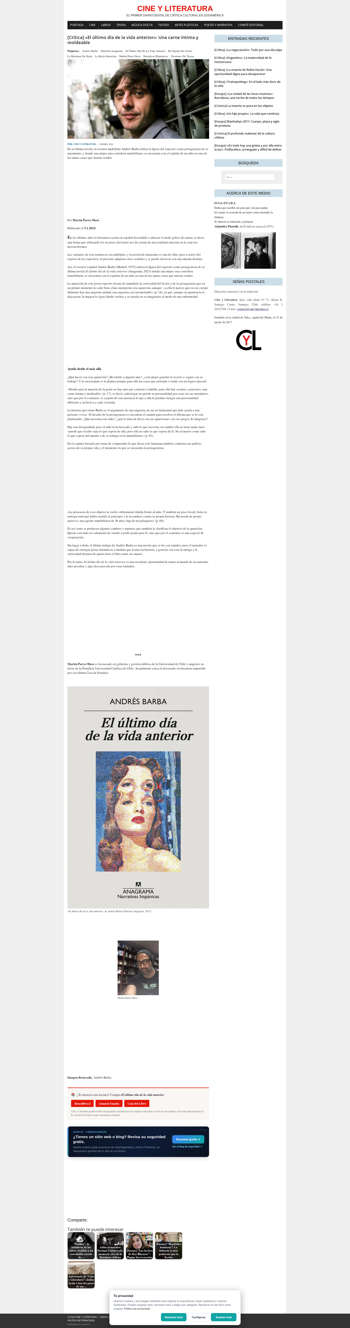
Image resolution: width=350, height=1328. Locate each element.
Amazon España (109, 1103)
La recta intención (105, 56)
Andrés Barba (90, 51)
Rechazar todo (174, 1317)
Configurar (199, 1317)
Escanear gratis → (188, 1139)
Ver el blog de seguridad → (187, 1146)
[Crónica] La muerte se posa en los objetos (243, 106)
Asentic (85, 1324)
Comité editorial (251, 25)
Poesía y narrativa (218, 25)
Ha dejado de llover (180, 51)
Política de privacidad (81, 1320)
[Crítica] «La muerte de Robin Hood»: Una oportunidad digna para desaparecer (243, 72)
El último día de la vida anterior (145, 51)
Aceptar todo (224, 1317)
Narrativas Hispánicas (155, 56)
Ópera (121, 25)
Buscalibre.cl (82, 1103)
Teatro (163, 25)
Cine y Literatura (84, 144)
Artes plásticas (186, 25)
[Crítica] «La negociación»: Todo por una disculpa (248, 50)
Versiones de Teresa (182, 56)
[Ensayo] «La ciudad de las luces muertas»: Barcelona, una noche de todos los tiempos (244, 96)
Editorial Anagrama (112, 51)
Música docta (142, 25)
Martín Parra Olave (130, 56)
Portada (76, 25)
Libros (106, 25)
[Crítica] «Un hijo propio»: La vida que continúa (246, 114)
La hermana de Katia (79, 56)
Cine (92, 25)
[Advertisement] (138, 188)
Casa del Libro (137, 1103)
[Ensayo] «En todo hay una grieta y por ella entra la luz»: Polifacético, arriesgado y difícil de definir (248, 147)
